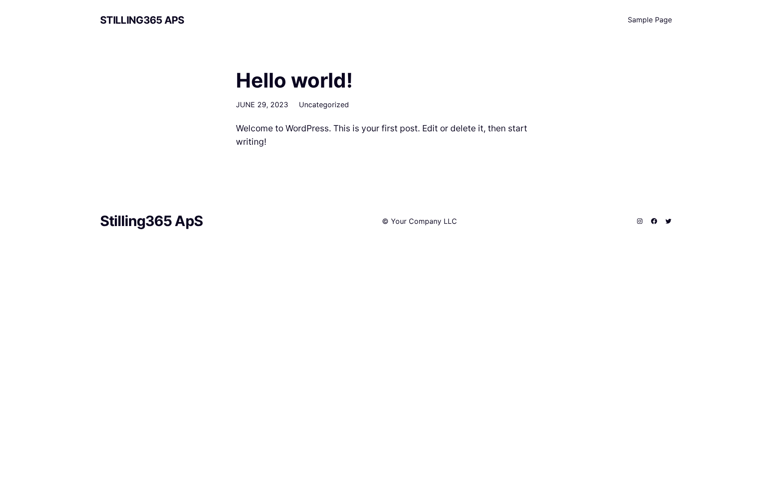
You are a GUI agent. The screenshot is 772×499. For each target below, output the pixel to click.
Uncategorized (324, 104)
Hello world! (294, 80)
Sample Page (650, 19)
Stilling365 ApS (142, 20)
